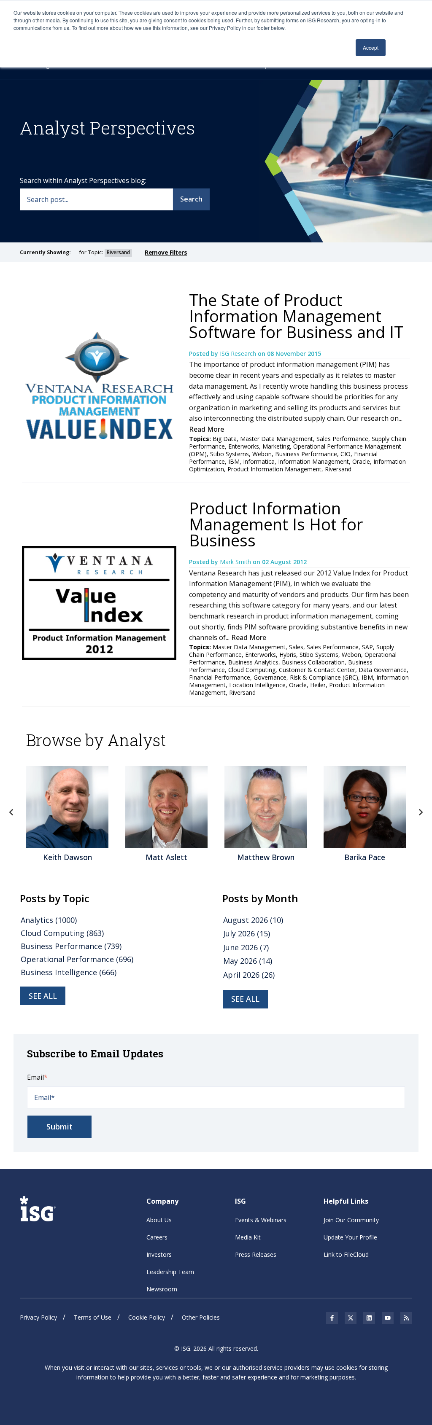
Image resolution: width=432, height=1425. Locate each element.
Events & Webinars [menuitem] (260, 1220)
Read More (206, 429)
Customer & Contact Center (317, 670)
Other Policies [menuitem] (201, 1317)
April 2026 (249, 975)
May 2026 (247, 961)
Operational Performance (77, 959)
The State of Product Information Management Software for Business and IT (296, 316)
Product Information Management (274, 469)
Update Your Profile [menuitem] (350, 1237)
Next (420, 812)
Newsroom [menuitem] (161, 1289)
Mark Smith (236, 562)
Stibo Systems (229, 454)
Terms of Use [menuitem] (92, 1317)
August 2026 (253, 920)
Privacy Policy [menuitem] (38, 1317)
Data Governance (383, 670)
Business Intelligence (68, 972)
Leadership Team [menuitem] (170, 1272)
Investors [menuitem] (159, 1254)
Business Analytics (253, 662)
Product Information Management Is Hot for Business (276, 524)
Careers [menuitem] (156, 1237)
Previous (11, 812)
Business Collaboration (313, 662)
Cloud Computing (251, 670)
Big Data (225, 439)
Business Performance (306, 454)
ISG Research (239, 354)
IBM (234, 461)
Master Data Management (276, 439)
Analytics (49, 920)
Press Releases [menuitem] (255, 1254)
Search (191, 199)
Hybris (287, 655)
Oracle (361, 461)
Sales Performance (342, 439)
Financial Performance (219, 677)
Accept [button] (370, 47)
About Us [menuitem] (159, 1220)
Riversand (338, 469)
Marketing (276, 446)
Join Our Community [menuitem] (351, 1220)
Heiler (318, 685)
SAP (367, 647)
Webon (262, 454)
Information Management (313, 461)
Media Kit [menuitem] (248, 1237)
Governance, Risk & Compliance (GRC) (306, 677)
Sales (296, 647)
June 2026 (246, 947)
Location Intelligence (257, 685)
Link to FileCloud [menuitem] (346, 1254)
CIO (345, 454)
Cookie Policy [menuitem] (146, 1317)
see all (43, 996)
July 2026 (246, 933)
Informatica (259, 461)
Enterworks (243, 446)
